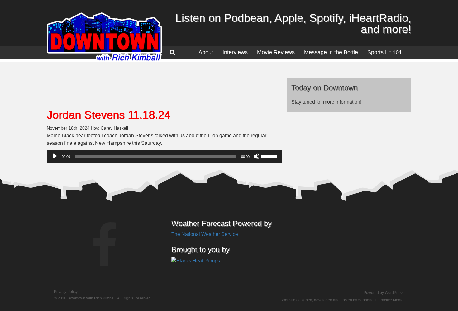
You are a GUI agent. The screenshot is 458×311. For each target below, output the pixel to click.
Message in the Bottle (331, 52)
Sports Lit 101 (384, 52)
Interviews (235, 52)
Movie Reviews (276, 52)
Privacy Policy (66, 292)
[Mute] (256, 156)
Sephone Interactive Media (380, 300)
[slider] (270, 155)
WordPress (394, 292)
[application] (164, 156)
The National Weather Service (204, 234)
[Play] (55, 156)
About (205, 52)
